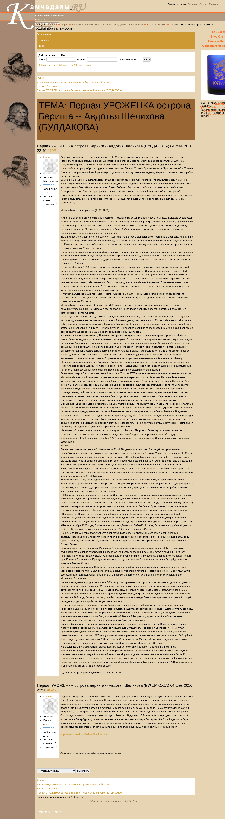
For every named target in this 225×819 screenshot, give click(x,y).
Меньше (213, 4)
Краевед (47, 157)
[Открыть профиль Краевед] (50, 173)
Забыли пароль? (47, 65)
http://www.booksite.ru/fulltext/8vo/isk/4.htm (84, 734)
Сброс (203, 4)
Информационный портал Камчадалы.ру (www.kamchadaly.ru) (108, 24)
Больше (192, 4)
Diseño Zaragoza (133, 801)
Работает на (96, 801)
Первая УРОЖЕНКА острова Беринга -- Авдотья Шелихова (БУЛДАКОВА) (79, 90)
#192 (51, 150)
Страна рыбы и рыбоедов (49, 15)
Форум (65, 24)
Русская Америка (157, 24)
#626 (51, 690)
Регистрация (83, 65)
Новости (40, 19)
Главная (53, 24)
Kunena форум (112, 801)
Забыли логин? (67, 65)
